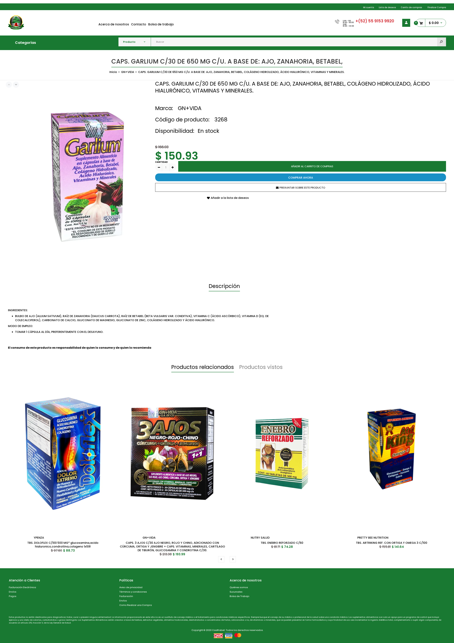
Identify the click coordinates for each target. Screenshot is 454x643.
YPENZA (39, 538)
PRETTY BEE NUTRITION (372, 538)
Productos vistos (261, 367)
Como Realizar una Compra (135, 605)
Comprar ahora (300, 178)
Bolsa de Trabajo (239, 596)
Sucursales (236, 591)
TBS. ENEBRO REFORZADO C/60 (282, 543)
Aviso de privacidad (130, 587)
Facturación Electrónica (22, 587)
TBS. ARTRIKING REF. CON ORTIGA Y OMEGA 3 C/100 (391, 543)
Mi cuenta (368, 7)
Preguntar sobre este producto (302, 187)
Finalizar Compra (437, 7)
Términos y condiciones (133, 591)
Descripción (224, 286)
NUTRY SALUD (260, 538)
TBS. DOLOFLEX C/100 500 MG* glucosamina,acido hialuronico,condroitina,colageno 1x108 (62, 545)
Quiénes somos (239, 587)
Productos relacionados (202, 367)
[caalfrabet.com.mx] (16, 28)
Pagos (12, 596)
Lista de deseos (387, 7)
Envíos (12, 591)
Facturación (126, 596)
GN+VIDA (189, 108)
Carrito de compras (411, 7)
